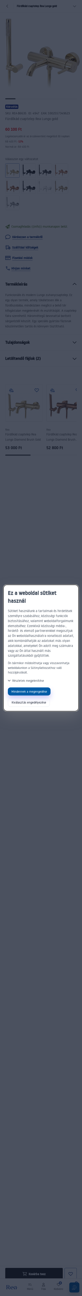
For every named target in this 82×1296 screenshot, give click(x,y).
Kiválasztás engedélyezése (29, 702)
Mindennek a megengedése (29, 691)
